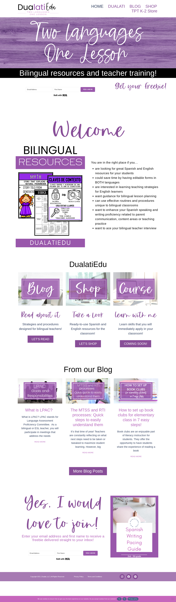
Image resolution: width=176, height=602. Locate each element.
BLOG (135, 6)
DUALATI (116, 6)
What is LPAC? (40, 410)
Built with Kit (60, 95)
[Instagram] (122, 576)
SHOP (151, 6)
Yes (119, 599)
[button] (135, 343)
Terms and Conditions (95, 576)
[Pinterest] (135, 576)
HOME (97, 6)
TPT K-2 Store (144, 11)
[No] (172, 599)
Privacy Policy (79, 576)
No (124, 599)
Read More (40, 442)
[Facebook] (128, 576)
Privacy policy (133, 599)
